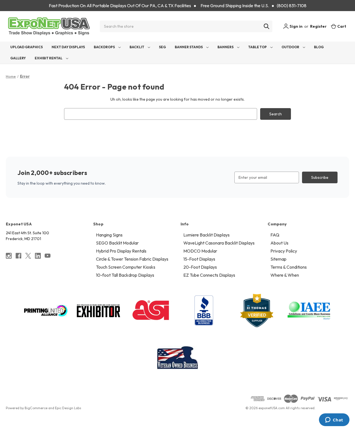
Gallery (18, 58)
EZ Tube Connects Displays (209, 275)
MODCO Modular (200, 251)
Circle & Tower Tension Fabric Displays (132, 259)
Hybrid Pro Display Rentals (121, 251)
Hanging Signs (109, 235)
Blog (319, 47)
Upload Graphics (26, 47)
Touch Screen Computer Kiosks (125, 267)
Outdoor (291, 47)
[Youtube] (47, 256)
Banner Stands (189, 47)
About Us (279, 243)
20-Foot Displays (200, 267)
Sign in (296, 26)
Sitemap (278, 259)
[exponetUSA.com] (49, 26)
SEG (162, 47)
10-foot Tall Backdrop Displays (125, 275)
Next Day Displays (68, 47)
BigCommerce (36, 408)
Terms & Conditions (288, 267)
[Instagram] (9, 256)
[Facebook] (18, 256)
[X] (28, 256)
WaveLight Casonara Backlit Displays (219, 243)
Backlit (137, 47)
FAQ (274, 235)
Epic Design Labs (68, 408)
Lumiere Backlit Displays (206, 235)
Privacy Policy (283, 251)
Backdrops (104, 47)
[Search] (266, 26)
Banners (225, 47)
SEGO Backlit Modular (117, 243)
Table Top (257, 47)
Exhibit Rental (49, 58)
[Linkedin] (38, 256)
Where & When (284, 275)
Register (318, 26)
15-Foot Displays (199, 259)
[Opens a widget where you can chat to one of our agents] (334, 420)
